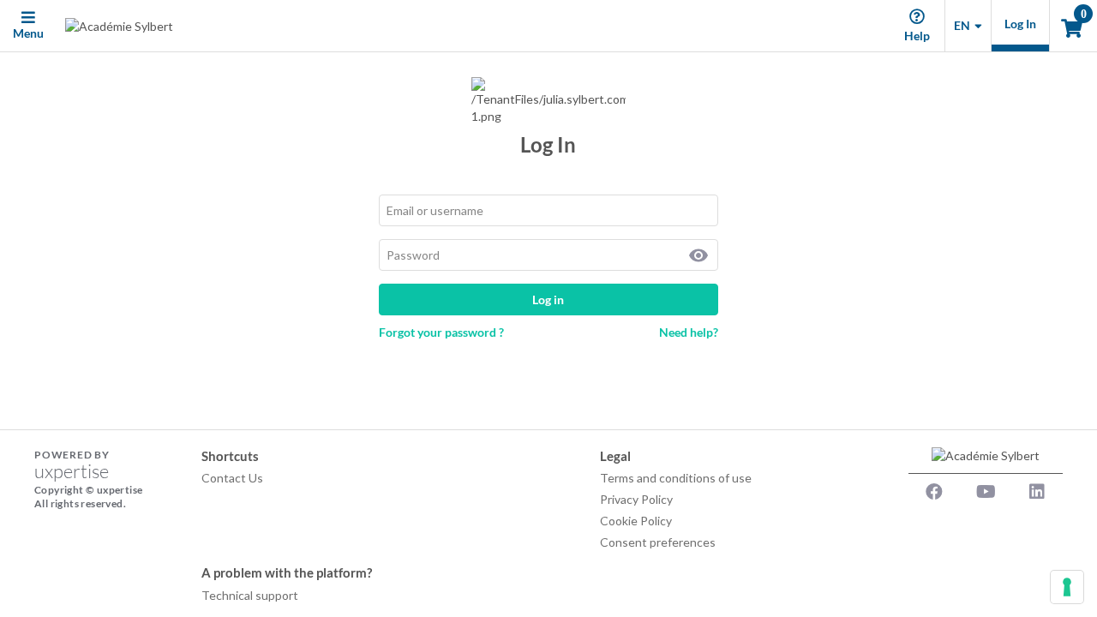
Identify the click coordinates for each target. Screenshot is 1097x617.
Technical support (249, 595)
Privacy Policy (636, 499)
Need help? (688, 332)
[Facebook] (934, 491)
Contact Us (232, 477)
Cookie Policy (636, 520)
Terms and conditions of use (676, 477)
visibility (698, 255)
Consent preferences (658, 542)
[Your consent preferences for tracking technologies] (1067, 587)
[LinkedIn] (1037, 491)
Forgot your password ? (441, 332)
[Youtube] (985, 491)
